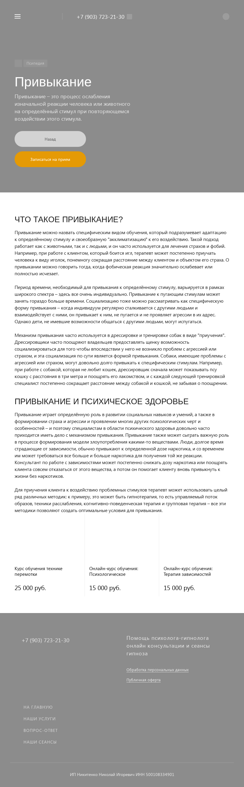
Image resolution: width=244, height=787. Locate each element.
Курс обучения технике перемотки (38, 571)
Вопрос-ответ (41, 730)
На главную (38, 707)
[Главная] (18, 63)
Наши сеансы (40, 742)
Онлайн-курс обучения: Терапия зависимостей (188, 571)
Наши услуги (40, 718)
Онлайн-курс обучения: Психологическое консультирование (113, 571)
